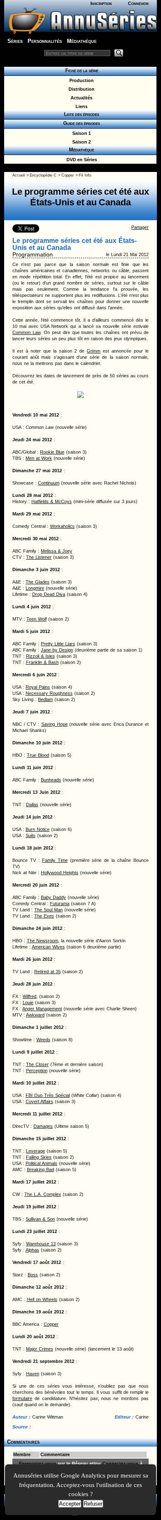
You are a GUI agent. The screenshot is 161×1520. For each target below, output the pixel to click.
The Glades (38, 581)
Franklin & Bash (42, 662)
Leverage (35, 1150)
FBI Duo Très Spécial (48, 1095)
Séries (15, 41)
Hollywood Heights (59, 872)
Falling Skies (39, 1157)
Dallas (32, 804)
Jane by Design (57, 649)
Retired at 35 (47, 971)
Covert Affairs (39, 1101)
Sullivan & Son (40, 1218)
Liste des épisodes (80, 114)
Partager (140, 227)
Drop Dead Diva (48, 594)
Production (80, 80)
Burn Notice (38, 829)
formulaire (22, 1398)
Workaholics (62, 526)
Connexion (138, 3)
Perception (36, 1070)
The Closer (37, 1064)
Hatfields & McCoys (51, 501)
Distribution (80, 89)
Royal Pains (38, 687)
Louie (28, 1002)
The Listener (39, 557)
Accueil (18, 175)
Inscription (101, 3)
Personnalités (45, 41)
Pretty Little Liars (58, 643)
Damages (43, 1126)
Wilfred (29, 996)
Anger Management (42, 1008)
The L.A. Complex (42, 1194)
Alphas (32, 1249)
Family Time (55, 860)
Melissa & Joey (56, 550)
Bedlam (45, 699)
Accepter (69, 1504)
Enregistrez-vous (37, 1463)
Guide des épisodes (80, 123)
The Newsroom (42, 940)
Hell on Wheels (42, 1299)
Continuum (48, 482)
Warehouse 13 (41, 1243)
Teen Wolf (36, 618)
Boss (33, 1274)
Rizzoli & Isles (40, 656)
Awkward (35, 1014)
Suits (31, 835)
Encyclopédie (41, 175)
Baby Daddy (53, 897)
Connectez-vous (120, 1463)
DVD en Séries (80, 159)
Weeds (43, 1039)
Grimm (93, 350)
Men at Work (39, 458)
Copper (68, 175)
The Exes (44, 915)
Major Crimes (39, 1348)
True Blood (38, 755)
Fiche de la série (80, 70)
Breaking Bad (40, 1169)
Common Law (26, 332)
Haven (32, 1373)
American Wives (48, 946)
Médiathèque (82, 41)
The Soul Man (48, 909)
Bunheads (51, 779)
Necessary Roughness (49, 693)
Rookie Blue (52, 451)
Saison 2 (80, 141)
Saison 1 (80, 133)
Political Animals (41, 1163)
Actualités (80, 97)
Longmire (35, 588)
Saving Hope (54, 724)
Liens (80, 106)
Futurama (59, 903)
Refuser (93, 1504)
